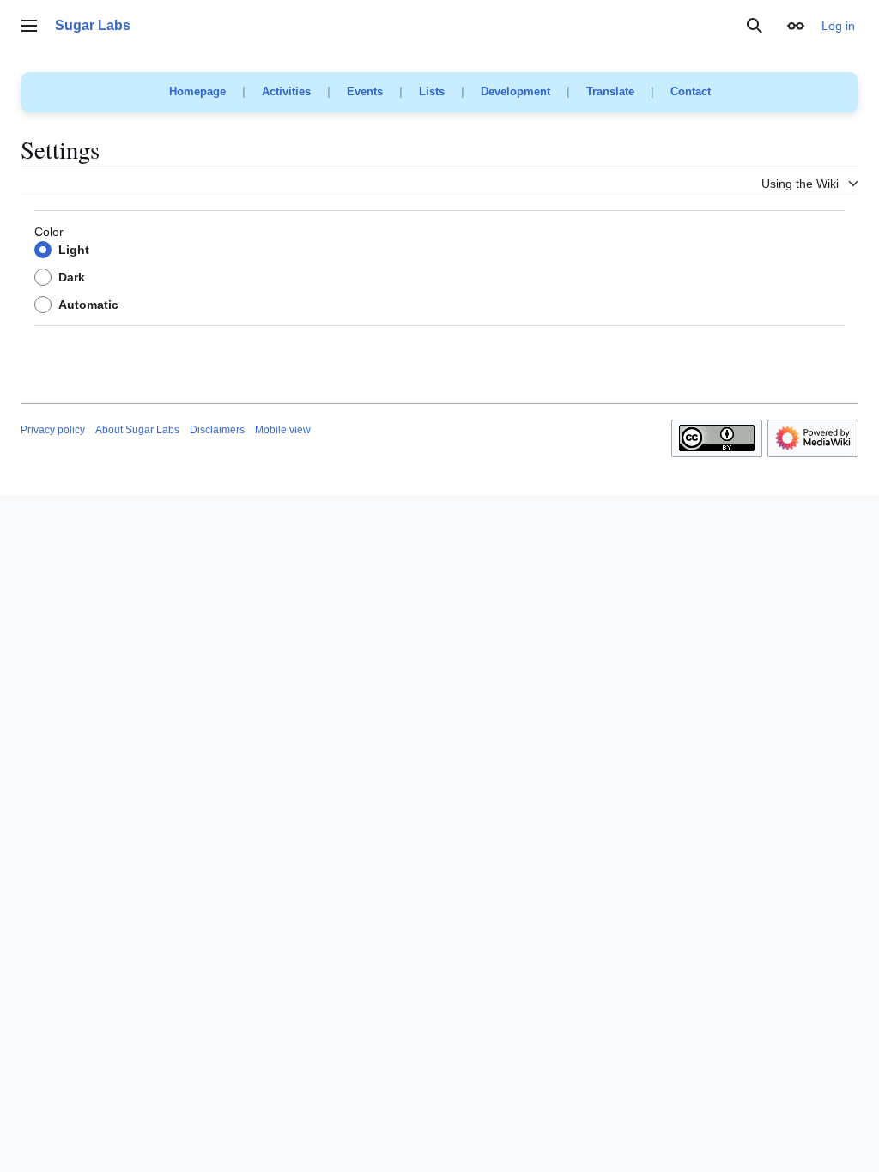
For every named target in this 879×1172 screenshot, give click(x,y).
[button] (29, 26)
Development (515, 91)
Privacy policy (53, 430)
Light (73, 250)
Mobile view (283, 430)
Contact (690, 91)
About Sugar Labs (137, 430)
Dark (71, 277)
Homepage (197, 91)
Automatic (88, 304)
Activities (286, 91)
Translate (610, 91)
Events (365, 91)
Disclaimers (217, 430)
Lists (432, 91)
